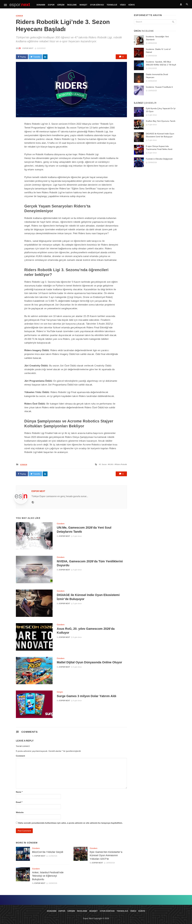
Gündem (19, 15)
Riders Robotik (121, 464)
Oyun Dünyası (97, 5)
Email (19, 802)
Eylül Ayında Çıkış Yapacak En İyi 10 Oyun (160, 109)
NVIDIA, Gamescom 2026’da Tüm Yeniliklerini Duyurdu (90, 563)
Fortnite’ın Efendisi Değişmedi (159, 159)
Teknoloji (112, 5)
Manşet (83, 5)
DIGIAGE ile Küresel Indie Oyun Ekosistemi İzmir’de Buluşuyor (88, 597)
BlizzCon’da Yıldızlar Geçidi (47, 852)
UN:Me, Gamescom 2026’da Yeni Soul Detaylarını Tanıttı (84, 529)
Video (123, 5)
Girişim (60, 5)
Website (20, 812)
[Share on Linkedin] (45, 56)
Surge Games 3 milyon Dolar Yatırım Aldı (86, 696)
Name (19, 792)
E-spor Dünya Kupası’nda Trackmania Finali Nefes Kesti (159, 147)
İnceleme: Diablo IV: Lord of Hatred (158, 50)
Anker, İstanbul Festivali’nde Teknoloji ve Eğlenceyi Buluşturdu (48, 876)
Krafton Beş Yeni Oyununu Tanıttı (160, 121)
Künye (131, 5)
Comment (20, 756)
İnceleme (72, 5)
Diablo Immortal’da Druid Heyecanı (157, 75)
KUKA (111, 464)
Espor (51, 5)
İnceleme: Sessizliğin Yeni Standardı (157, 38)
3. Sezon (103, 464)
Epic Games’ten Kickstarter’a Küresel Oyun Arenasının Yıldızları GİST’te (106, 855)
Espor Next (27, 48)
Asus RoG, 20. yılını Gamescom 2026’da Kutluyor (86, 630)
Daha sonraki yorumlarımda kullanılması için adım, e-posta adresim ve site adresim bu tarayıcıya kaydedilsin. (70, 823)
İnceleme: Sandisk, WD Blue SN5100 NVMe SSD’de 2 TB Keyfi (161, 63)
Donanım (41, 5)
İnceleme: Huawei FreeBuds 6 (159, 87)
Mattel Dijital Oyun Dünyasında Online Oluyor (89, 662)
